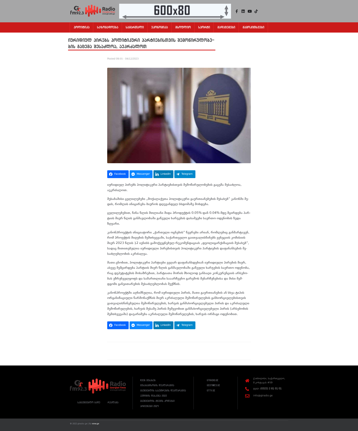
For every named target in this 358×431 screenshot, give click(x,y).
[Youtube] (250, 11)
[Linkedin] (243, 11)
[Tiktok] (256, 11)
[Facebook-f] (236, 11)
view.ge (95, 423)
